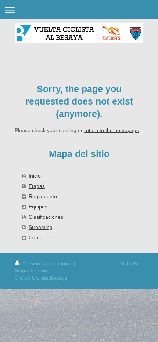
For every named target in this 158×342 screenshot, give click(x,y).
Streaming (41, 227)
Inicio (35, 176)
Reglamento (43, 196)
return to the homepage (111, 130)
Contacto (39, 237)
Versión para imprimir (47, 263)
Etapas (37, 186)
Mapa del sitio (31, 270)
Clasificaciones (46, 217)
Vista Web (131, 263)
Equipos (38, 207)
